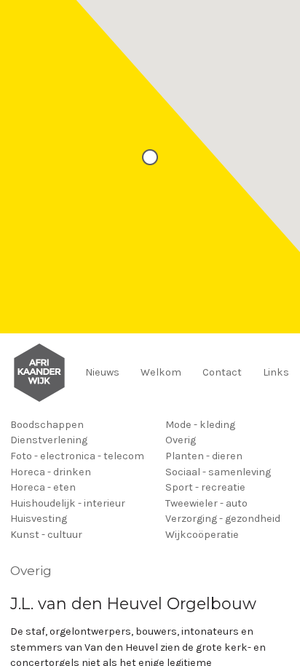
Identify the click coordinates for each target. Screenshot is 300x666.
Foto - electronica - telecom (77, 456)
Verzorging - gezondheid (222, 518)
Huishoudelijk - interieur (67, 503)
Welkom (161, 372)
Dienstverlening (48, 440)
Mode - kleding (200, 425)
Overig (180, 440)
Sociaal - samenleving (218, 472)
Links (276, 372)
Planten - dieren (203, 456)
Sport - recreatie (205, 487)
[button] (150, 158)
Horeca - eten (43, 487)
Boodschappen (47, 425)
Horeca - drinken (50, 472)
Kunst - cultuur (46, 534)
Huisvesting (38, 518)
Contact (222, 372)
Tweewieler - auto (206, 503)
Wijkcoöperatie (202, 534)
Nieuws (102, 372)
